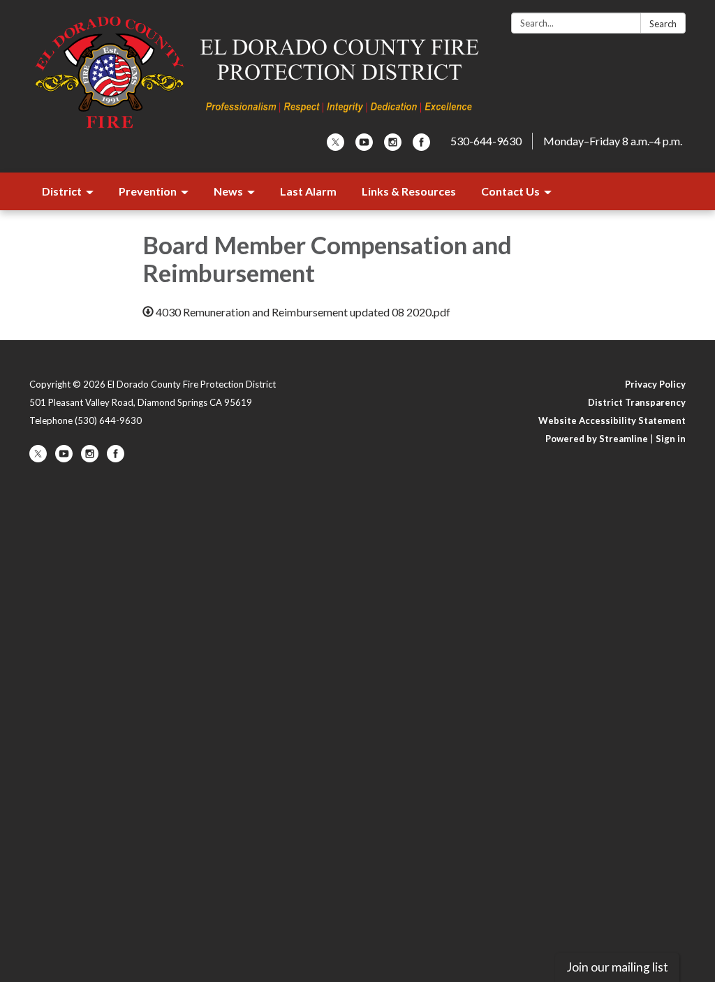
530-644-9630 (486, 140)
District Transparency (637, 402)
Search (663, 23)
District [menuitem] (62, 191)
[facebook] (421, 146)
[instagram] (392, 146)
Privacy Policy (655, 384)
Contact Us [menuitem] (510, 191)
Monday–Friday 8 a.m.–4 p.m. (612, 140)
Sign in (671, 438)
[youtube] (364, 146)
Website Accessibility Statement (612, 420)
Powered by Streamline (596, 438)
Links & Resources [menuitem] (409, 191)
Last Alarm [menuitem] (308, 191)
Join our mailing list (617, 967)
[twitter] (335, 146)
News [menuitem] (228, 191)
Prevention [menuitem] (148, 191)
